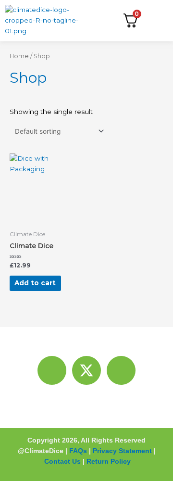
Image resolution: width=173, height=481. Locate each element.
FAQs (78, 451)
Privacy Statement (122, 451)
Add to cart (35, 283)
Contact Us (62, 461)
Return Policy (108, 461)
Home (19, 56)
